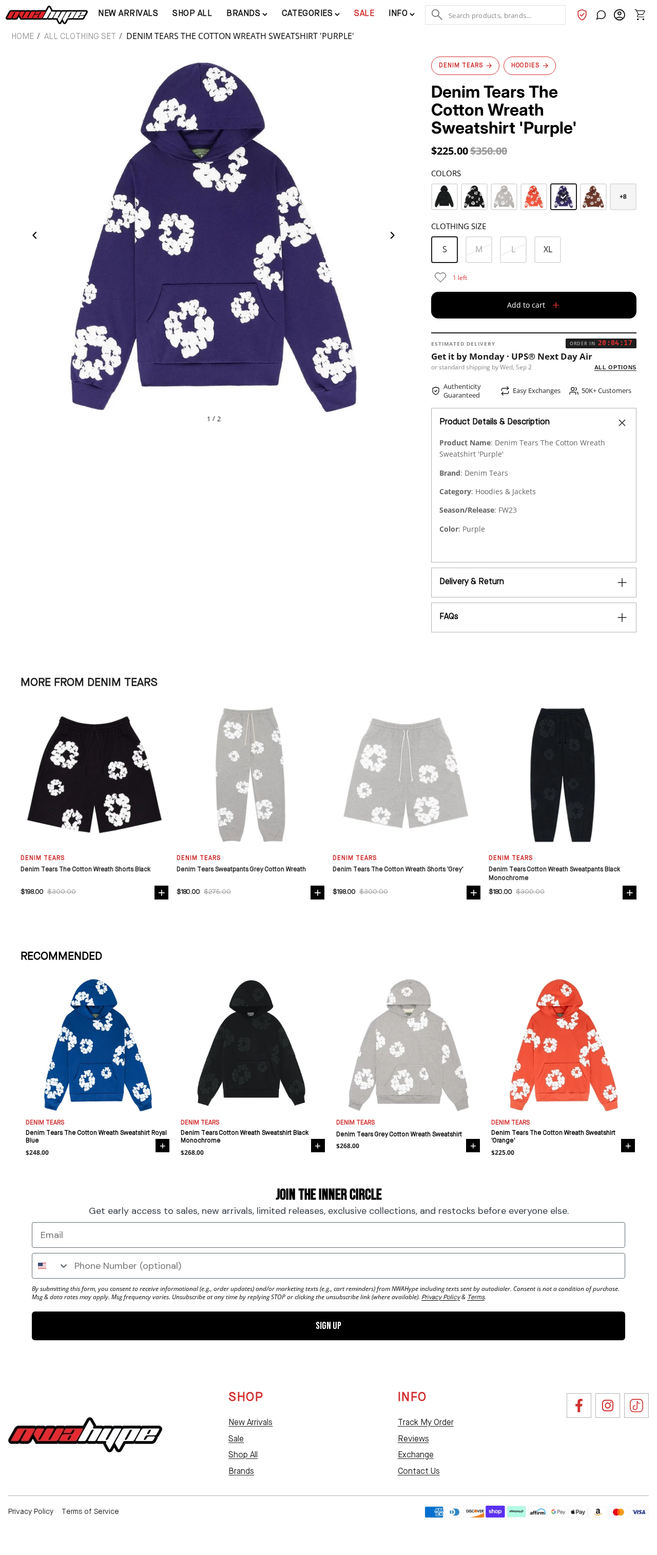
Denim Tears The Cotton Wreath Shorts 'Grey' (398, 870)
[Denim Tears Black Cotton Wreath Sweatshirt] (474, 196)
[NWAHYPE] (85, 1434)
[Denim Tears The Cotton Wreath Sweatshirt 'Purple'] (563, 196)
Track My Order (426, 1423)
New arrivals (128, 14)
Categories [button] (307, 14)
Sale (364, 14)
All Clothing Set (80, 37)
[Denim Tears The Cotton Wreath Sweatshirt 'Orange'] (533, 196)
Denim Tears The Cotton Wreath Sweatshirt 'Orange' (553, 1137)
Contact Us (419, 1472)
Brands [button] (243, 14)
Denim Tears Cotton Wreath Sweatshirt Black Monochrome (244, 1137)
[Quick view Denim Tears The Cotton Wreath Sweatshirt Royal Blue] (162, 1145)
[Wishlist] (582, 15)
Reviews (413, 1439)
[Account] (619, 15)
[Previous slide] (32, 237)
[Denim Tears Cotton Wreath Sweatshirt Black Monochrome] (444, 196)
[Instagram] (607, 1405)
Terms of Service (90, 1511)
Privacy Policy (30, 1511)
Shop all (192, 14)
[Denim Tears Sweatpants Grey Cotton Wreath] (250, 775)
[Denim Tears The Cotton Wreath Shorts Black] (94, 775)
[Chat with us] (601, 15)
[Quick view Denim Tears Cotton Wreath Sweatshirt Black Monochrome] (318, 1145)
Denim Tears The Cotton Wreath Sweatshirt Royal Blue (96, 1137)
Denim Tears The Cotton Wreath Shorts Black (85, 870)
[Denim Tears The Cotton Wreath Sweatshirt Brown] (593, 196)
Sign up (328, 1326)
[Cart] (640, 15)
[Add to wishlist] (440, 277)
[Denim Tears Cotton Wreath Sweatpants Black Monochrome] (562, 775)
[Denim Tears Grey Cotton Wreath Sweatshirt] (504, 196)
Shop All (243, 1455)
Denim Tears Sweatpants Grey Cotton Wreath (241, 870)
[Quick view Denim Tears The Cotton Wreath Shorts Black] (161, 893)
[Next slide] (395, 237)
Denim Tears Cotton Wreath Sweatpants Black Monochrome (554, 874)
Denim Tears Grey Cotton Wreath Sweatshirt (399, 1135)
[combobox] (50, 1265)
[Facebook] (579, 1405)
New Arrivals (250, 1423)
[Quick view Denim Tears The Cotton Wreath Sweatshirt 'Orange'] (628, 1145)
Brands (241, 1472)
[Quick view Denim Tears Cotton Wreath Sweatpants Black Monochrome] (629, 893)
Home (22, 37)
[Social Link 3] (636, 1405)
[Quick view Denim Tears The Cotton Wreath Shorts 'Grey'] (473, 893)
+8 (623, 196)
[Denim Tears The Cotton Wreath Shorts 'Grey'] (406, 775)
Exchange (416, 1455)
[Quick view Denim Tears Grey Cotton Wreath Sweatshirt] (473, 1145)
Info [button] (398, 14)
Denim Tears (45, 1123)
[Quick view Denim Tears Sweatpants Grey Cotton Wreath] (317, 893)
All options (615, 367)
